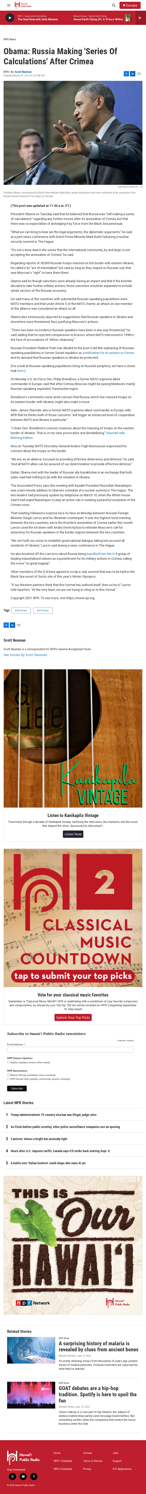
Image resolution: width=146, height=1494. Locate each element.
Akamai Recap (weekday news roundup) (32, 1075)
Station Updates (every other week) (29, 1062)
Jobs (115, 1453)
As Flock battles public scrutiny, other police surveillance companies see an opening (65, 1127)
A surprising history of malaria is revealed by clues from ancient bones (99, 1346)
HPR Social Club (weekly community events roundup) (39, 1078)
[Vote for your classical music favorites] (73, 918)
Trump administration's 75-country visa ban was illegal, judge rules (54, 1115)
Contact (87, 1453)
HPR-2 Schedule (63, 1469)
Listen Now (73, 834)
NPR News (10, 39)
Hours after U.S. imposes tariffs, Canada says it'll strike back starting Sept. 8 (60, 1151)
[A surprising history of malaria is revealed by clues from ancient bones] (31, 1350)
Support (117, 1461)
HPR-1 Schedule (63, 1461)
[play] (10, 18)
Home (57, 1453)
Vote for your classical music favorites (73, 995)
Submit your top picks (73, 1017)
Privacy (87, 1469)
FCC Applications (122, 1469)
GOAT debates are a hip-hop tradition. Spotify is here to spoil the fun (98, 1394)
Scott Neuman (23, 72)
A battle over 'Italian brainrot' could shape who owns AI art (48, 1163)
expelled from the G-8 (102, 554)
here (20, 371)
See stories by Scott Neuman (25, 655)
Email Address (16, 1044)
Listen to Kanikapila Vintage (73, 815)
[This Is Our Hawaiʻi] (73, 1245)
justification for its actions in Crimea (108, 353)
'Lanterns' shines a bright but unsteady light (39, 1139)
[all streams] (140, 18)
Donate (131, 5)
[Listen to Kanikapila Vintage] (73, 738)
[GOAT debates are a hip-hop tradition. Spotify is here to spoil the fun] (31, 1395)
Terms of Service (92, 1461)
